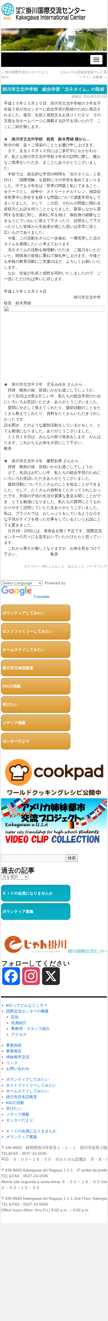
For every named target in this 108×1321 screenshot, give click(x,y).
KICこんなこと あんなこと (63, 566)
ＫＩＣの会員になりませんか (27, 893)
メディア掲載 (14, 723)
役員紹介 (19, 1023)
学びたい (10, 704)
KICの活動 (11, 686)
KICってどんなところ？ (26, 1005)
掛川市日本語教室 (18, 668)
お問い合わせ (17, 1068)
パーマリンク (97, 566)
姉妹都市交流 (17, 1057)
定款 (15, 1017)
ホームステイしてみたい (23, 649)
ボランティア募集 (18, 911)
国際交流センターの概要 (27, 1011)
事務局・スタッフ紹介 (30, 1028)
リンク (12, 1062)
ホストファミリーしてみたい (27, 631)
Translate (41, 596)
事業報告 (14, 1051)
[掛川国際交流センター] (43, 18)
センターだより (16, 741)
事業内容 (14, 1045)
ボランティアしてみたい (23, 613)
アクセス (19, 1034)
